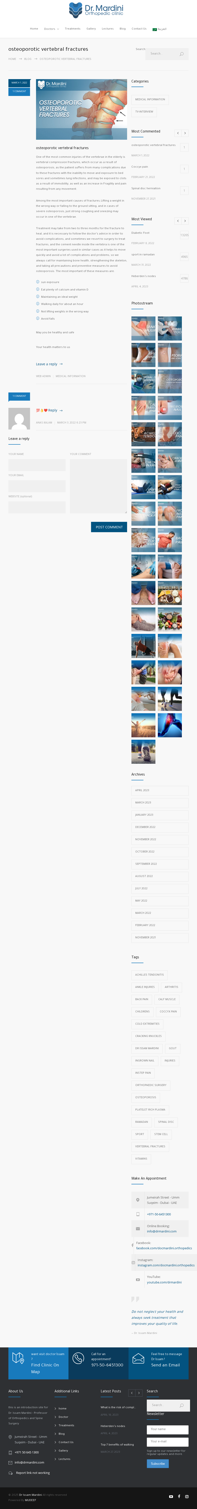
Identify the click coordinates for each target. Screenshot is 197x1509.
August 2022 (144, 876)
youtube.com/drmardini (164, 1282)
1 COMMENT (19, 91)
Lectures (108, 29)
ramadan (141, 1122)
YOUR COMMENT (80, 454)
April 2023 (142, 790)
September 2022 (146, 864)
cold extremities (147, 1024)
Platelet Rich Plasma (150, 1110)
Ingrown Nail (144, 1061)
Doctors (49, 29)
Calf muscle (167, 999)
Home (34, 29)
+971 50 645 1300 (27, 1452)
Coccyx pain (168, 1011)
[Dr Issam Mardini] (98, 10)
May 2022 (141, 901)
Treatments (72, 29)
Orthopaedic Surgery (150, 1085)
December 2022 (145, 827)
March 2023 (143, 803)
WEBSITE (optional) (20, 496)
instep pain (143, 1073)
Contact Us (139, 29)
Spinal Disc (166, 1122)
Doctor (63, 1417)
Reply (52, 410)
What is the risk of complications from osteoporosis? (118, 1407)
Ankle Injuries (145, 987)
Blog (123, 29)
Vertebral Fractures (150, 1146)
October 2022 (144, 852)
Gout (173, 1048)
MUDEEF (30, 1500)
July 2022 (141, 888)
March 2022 (143, 913)
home (63, 1409)
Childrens (142, 1011)
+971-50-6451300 (159, 1214)
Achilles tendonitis (149, 975)
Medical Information (71, 376)
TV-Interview (144, 112)
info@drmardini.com (162, 1231)
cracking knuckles (148, 1036)
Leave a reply (46, 364)
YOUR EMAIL (16, 475)
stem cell (161, 1134)
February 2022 (145, 925)
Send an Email (165, 1365)
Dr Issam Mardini (147, 1048)
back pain (141, 999)
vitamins (141, 1159)
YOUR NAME (16, 454)
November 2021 (145, 937)
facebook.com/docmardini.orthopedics (164, 1248)
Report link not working (33, 1473)
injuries (170, 1061)
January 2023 (144, 815)
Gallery (91, 29)
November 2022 (145, 839)
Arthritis (171, 987)
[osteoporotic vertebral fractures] (81, 109)
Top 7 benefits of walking (117, 1445)
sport (139, 1134)
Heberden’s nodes (113, 1426)
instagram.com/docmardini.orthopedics (166, 1265)
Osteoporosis (145, 1097)
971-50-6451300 (107, 1365)
